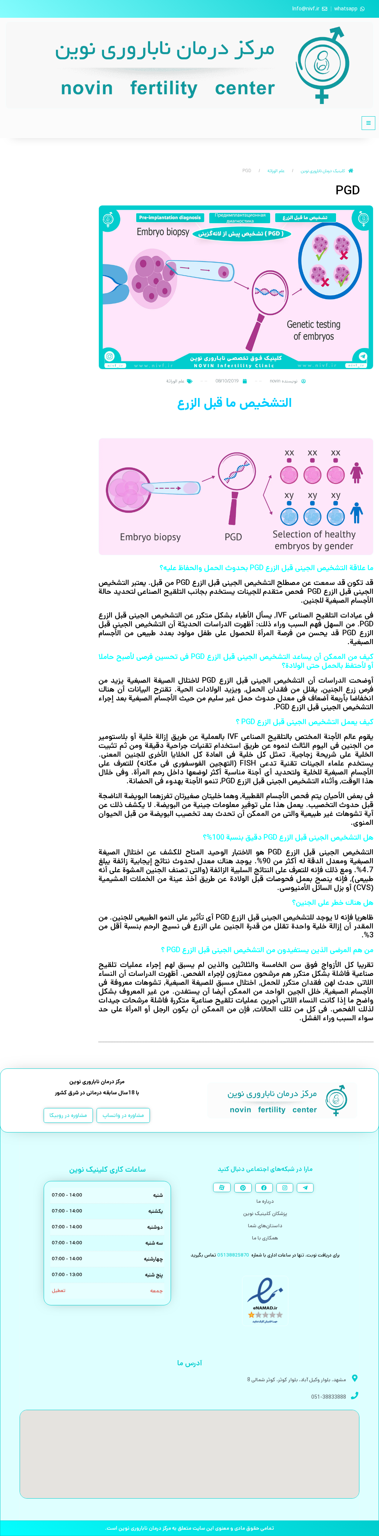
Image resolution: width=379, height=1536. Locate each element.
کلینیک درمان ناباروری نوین (323, 171)
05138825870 (233, 1255)
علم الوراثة (276, 171)
